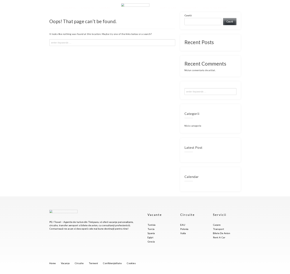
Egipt (150, 237)
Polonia (184, 229)
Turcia (151, 229)
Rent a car (168, 7)
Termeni (93, 263)
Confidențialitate (112, 263)
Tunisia (152, 224)
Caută (187, 15)
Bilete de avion (215, 7)
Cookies (131, 263)
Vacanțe (69, 7)
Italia (183, 233)
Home (52, 263)
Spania (151, 233)
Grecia (151, 241)
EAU (182, 224)
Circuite (87, 7)
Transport (190, 7)
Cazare (104, 7)
